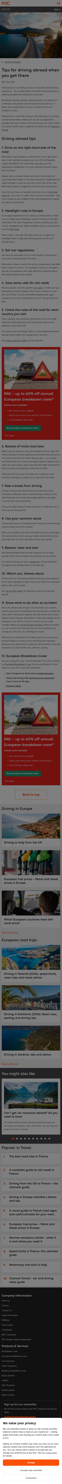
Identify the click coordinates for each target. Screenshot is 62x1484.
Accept (31, 1462)
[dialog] (31, 1451)
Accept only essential (31, 1470)
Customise (31, 1478)
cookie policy (51, 1453)
